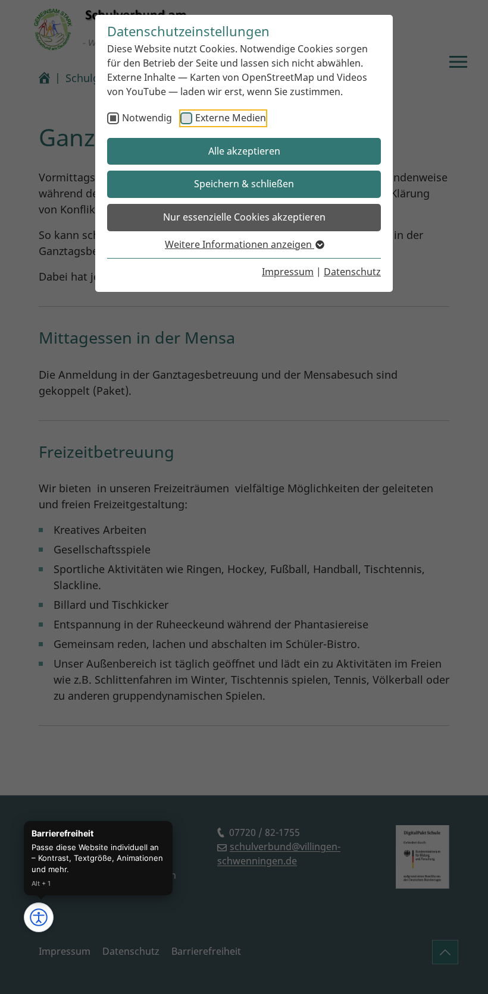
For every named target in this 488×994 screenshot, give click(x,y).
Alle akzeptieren (244, 151)
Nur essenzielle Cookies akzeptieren (244, 217)
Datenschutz (352, 271)
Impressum (288, 271)
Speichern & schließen (244, 183)
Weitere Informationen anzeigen (239, 244)
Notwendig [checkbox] (147, 117)
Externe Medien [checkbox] (230, 117)
